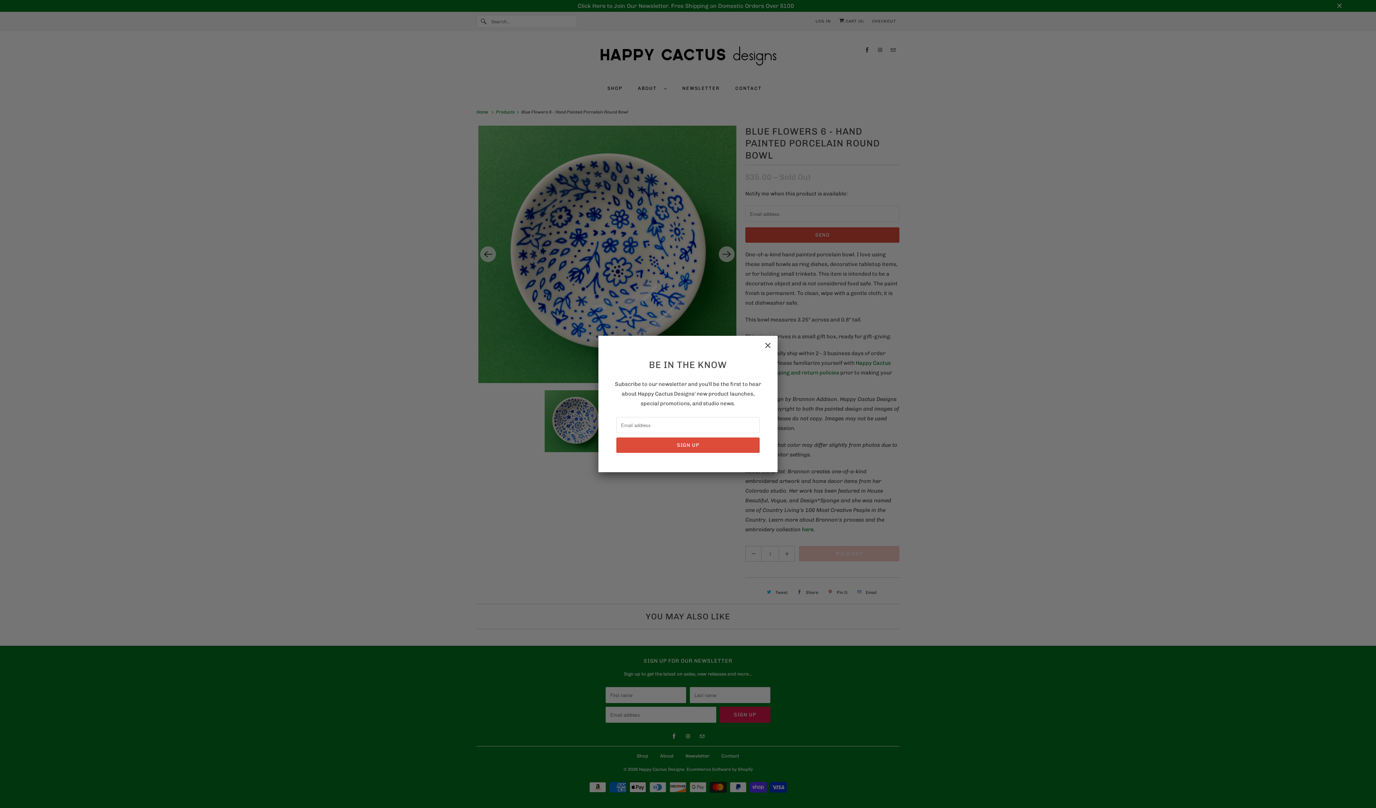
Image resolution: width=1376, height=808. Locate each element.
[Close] (768, 345)
